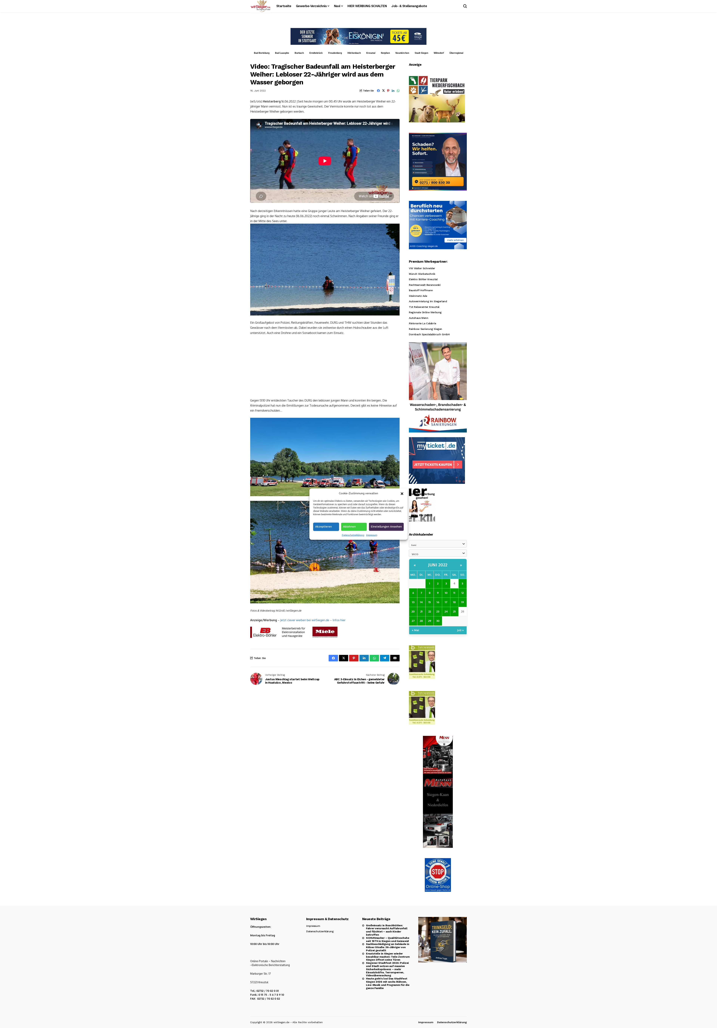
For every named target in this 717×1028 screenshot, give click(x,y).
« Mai (415, 630)
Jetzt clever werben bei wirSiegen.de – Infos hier (312, 620)
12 (462, 593)
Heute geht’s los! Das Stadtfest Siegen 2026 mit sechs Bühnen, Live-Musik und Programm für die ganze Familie (387, 983)
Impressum (371, 535)
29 (429, 621)
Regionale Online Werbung (425, 312)
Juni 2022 (438, 564)
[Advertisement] (325, 366)
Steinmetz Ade (418, 295)
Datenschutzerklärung (353, 535)
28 (421, 621)
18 (454, 602)
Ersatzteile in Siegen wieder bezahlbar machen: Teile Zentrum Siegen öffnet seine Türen (387, 956)
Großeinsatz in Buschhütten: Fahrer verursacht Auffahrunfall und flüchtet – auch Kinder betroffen (386, 930)
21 (421, 611)
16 (438, 602)
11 (454, 593)
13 (413, 602)
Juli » (460, 630)
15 (429, 602)
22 (429, 611)
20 (413, 611)
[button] (402, 493)
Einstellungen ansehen (386, 526)
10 (446, 593)
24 (446, 611)
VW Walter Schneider (422, 268)
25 (454, 611)
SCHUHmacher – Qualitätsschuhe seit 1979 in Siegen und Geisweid (387, 939)
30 (438, 621)
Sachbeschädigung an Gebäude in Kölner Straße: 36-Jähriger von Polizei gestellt (387, 947)
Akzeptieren (323, 526)
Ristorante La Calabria (422, 323)
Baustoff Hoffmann (421, 290)
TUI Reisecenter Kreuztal (424, 306)
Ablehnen (349, 526)
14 (421, 602)
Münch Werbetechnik (422, 273)
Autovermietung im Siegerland (428, 301)
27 (413, 621)
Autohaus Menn (418, 317)
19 (462, 602)
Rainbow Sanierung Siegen (425, 328)
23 (437, 611)
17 (446, 602)
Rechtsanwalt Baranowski (424, 284)
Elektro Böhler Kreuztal (423, 279)
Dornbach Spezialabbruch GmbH (429, 334)
